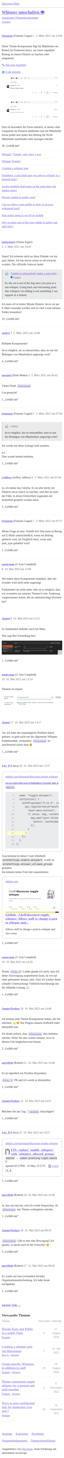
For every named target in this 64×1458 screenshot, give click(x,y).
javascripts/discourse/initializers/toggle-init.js (31, 783)
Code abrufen (13, 71)
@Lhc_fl (16, 971)
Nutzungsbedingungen (14, 1440)
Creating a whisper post (15, 168)
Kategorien (22, 1433)
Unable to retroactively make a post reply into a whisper (35, 273)
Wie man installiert (15, 65)
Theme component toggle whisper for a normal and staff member (18, 1385)
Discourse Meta (10, 3)
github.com (11, 881)
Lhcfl (55, 1166)
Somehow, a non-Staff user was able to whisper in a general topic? (31, 177)
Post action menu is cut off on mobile (22, 215)
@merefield (9, 1240)
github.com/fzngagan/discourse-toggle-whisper (31, 776)
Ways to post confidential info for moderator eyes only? (18, 1407)
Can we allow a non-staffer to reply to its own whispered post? (27, 206)
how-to (5, 1355)
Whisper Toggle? (11, 161)
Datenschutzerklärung (43, 1440)
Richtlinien (38, 1433)
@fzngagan (24, 385)
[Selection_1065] (32, 700)
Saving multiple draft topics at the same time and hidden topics (29, 188)
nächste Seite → (11, 1305)
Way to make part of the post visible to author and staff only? (29, 224)
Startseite (7, 1433)
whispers (6, 22)
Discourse (27, 1449)
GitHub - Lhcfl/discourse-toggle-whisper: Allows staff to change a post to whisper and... (31, 918)
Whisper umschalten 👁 (23, 12)
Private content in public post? (19, 197)
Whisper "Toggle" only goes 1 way (21, 154)
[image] (32, 648)
